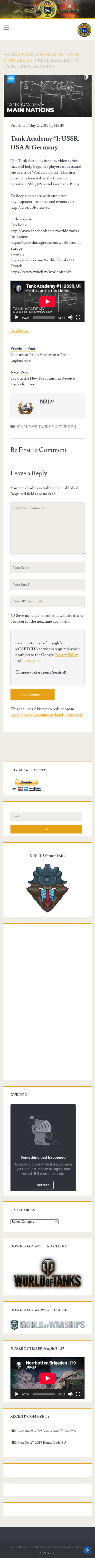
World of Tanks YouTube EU (46, 427)
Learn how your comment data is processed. (46, 714)
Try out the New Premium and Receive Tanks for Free (42, 381)
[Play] (16, 317)
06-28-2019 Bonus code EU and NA (50, 1431)
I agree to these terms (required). (43, 673)
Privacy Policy (66, 654)
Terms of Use (33, 660)
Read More (19, 331)
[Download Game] (47, 1273)
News (28, 54)
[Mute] (70, 317)
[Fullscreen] (78, 317)
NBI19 (59, 125)
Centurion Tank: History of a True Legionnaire (39, 357)
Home (10, 54)
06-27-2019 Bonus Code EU (45, 1443)
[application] (47, 301)
